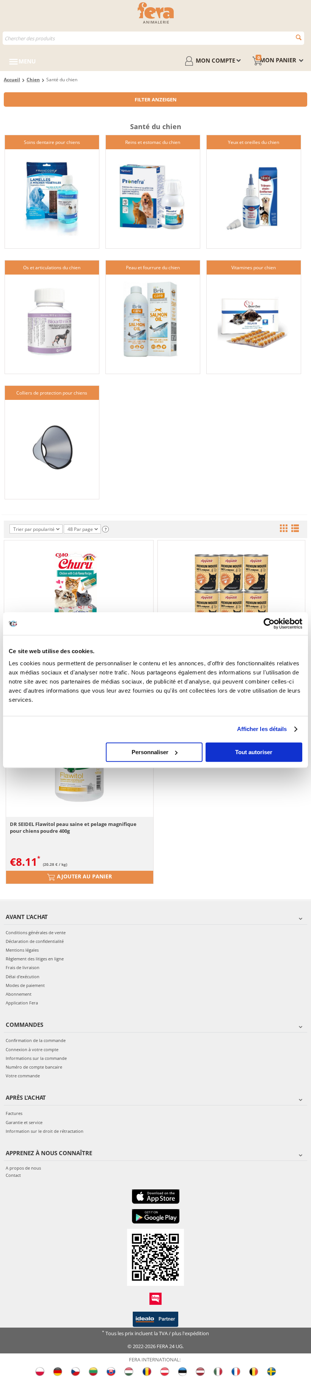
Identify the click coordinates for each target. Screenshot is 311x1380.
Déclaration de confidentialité (35, 941)
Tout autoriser (253, 752)
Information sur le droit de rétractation (44, 1131)
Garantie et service (24, 1122)
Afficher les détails (262, 729)
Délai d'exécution (22, 976)
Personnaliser (150, 752)
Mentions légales (22, 950)
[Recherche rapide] (298, 37)
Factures (14, 1113)
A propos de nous (23, 1168)
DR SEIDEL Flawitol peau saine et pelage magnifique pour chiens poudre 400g (73, 827)
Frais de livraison (22, 967)
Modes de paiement (25, 985)
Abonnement (18, 994)
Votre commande (23, 1075)
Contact (13, 1175)
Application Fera (22, 1003)
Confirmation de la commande (36, 1040)
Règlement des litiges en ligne (35, 959)
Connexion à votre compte (32, 1049)
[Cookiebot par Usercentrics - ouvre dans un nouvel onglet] (269, 623)
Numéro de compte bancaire (34, 1067)
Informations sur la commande (36, 1058)
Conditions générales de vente (36, 932)
